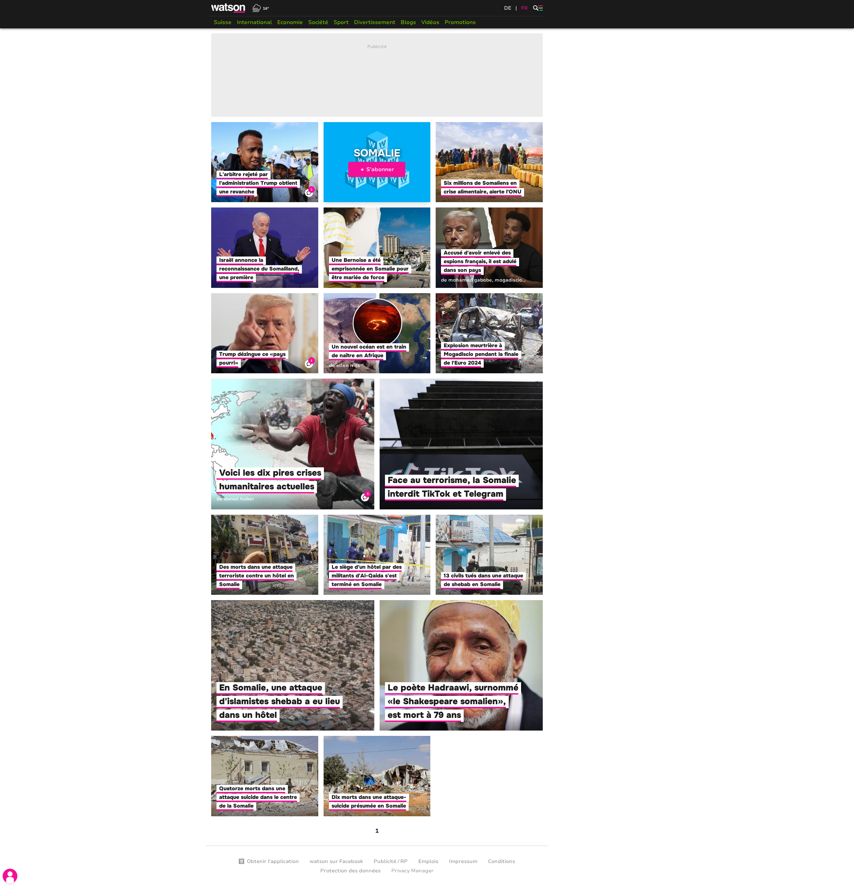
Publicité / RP (391, 861)
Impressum (463, 861)
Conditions (501, 861)
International (254, 22)
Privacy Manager (412, 870)
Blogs (408, 22)
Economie (290, 22)
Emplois (428, 861)
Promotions (460, 22)
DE (507, 8)
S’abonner (380, 169)
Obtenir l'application (273, 861)
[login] (10, 876)
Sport (341, 22)
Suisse (223, 22)
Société (318, 22)
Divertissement (374, 22)
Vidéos (430, 22)
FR (524, 8)
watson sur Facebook (336, 861)
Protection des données (350, 870)
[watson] (228, 8)
